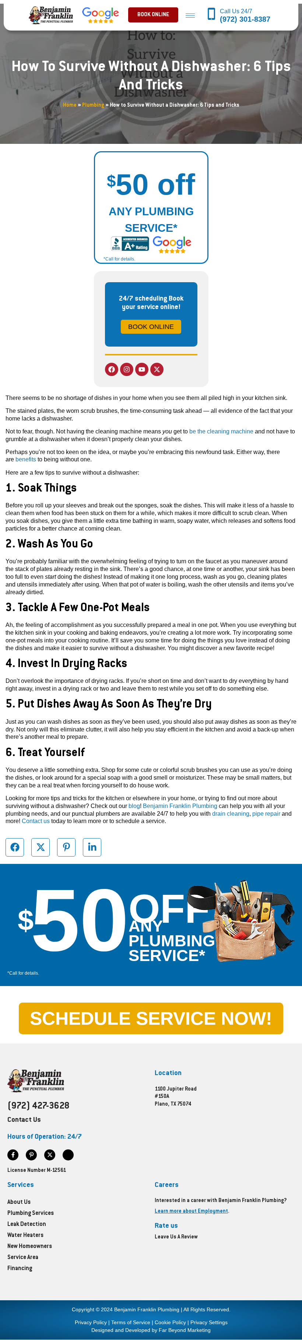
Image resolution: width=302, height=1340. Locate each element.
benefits (25, 459)
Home (70, 105)
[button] (153, 14)
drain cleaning (230, 814)
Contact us (36, 821)
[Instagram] (126, 369)
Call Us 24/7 (237, 11)
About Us (19, 1202)
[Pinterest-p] (31, 1154)
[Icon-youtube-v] (68, 1154)
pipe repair (266, 814)
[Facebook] (111, 369)
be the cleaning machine (221, 431)
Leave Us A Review (176, 1237)
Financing (19, 1269)
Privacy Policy (91, 1322)
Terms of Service (130, 1322)
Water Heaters (25, 1235)
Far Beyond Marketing (185, 1330)
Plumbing (93, 105)
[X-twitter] (157, 369)
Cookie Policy (170, 1322)
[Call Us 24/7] (211, 14)
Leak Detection (26, 1224)
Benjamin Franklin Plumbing (180, 806)
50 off (151, 184)
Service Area (22, 1258)
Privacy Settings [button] (209, 1322)
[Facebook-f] (12, 1154)
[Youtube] (141, 369)
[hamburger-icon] (190, 15)
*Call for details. (119, 259)
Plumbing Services (30, 1213)
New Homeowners (29, 1246)
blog (134, 806)
